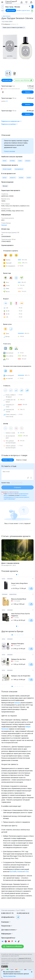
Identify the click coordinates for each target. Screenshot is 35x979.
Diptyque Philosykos (17, 643)
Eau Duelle (13, 871)
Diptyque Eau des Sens (18, 659)
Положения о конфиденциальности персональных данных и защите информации (16, 497)
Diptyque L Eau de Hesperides (20, 676)
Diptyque (17, 702)
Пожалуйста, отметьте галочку (9, 492)
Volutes (19, 871)
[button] (3, 73)
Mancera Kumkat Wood (18, 599)
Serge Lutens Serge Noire (19, 583)
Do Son (26, 871)
